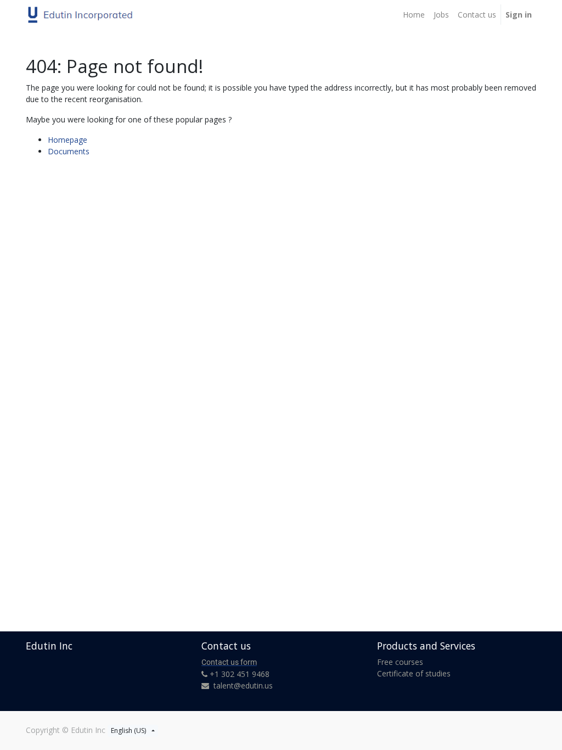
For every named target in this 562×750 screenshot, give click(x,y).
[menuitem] (413, 14)
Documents (68, 151)
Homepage (67, 140)
